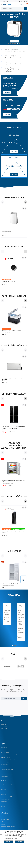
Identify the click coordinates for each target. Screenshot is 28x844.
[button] (8, 43)
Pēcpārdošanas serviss (5, 787)
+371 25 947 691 (4, 726)
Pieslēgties (3, 806)
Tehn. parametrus (5, 426)
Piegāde (2, 816)
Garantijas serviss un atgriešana (7, 784)
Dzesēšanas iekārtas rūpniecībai (7, 769)
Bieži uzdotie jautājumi (5, 829)
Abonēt (24, 698)
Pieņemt (8, 841)
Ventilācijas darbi (4, 747)
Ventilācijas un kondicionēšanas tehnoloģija (9, 754)
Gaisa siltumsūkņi (4, 776)
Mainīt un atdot (4, 789)
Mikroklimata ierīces (5, 752)
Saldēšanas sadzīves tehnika (6, 774)
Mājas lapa (3, 766)
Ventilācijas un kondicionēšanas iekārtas (8, 759)
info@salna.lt (3, 724)
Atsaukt (20, 841)
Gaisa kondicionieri (4, 771)
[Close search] (21, 8)
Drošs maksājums (4, 821)
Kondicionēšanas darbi (5, 750)
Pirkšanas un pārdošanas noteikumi (8, 826)
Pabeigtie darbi (4, 801)
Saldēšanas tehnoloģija (5, 757)
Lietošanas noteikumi (5, 791)
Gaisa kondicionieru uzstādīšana (7, 796)
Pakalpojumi (3, 794)
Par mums (3, 824)
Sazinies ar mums (4, 764)
